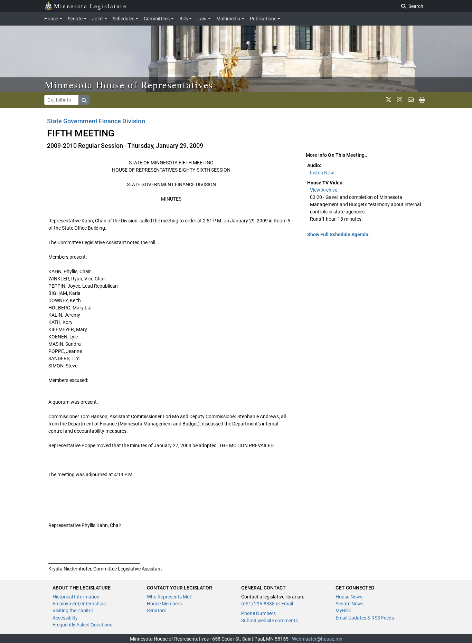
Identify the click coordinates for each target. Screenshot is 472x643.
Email (287, 603)
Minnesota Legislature (90, 6)
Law (202, 18)
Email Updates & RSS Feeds (365, 618)
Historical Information (76, 596)
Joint (97, 18)
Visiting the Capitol (73, 610)
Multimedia (228, 18)
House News (349, 596)
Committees (157, 18)
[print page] (422, 100)
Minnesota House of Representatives (129, 84)
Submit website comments (269, 620)
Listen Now (322, 172)
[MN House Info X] (388, 100)
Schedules (123, 18)
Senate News (350, 603)
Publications (263, 18)
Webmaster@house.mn (317, 639)
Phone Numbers (258, 613)
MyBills (343, 610)
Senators (156, 610)
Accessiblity (65, 618)
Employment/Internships (79, 603)
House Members (164, 603)
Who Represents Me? (169, 596)
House (51, 18)
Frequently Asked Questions (82, 624)
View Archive (323, 190)
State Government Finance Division (96, 121)
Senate (75, 18)
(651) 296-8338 (258, 603)
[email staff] (410, 100)
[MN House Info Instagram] (399, 100)
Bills (183, 18)
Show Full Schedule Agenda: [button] (338, 234)
